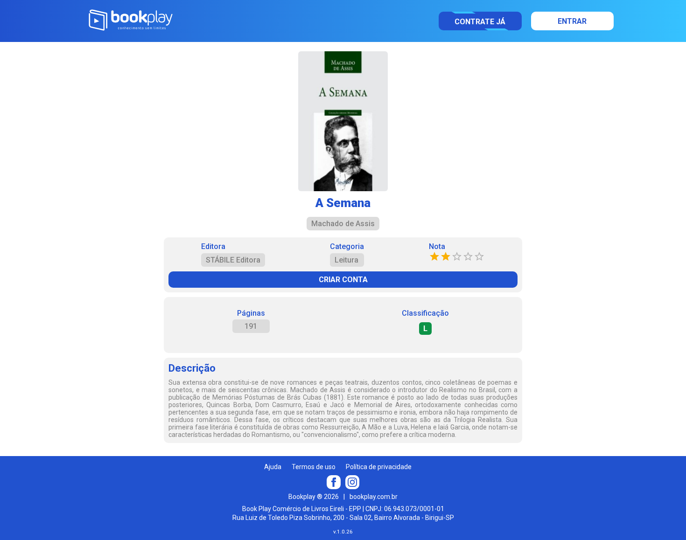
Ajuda (272, 467)
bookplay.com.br (374, 496)
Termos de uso (314, 467)
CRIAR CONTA (343, 279)
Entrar (572, 21)
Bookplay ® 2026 (313, 496)
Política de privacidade (379, 467)
